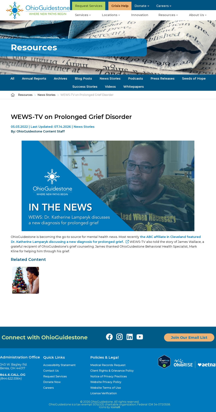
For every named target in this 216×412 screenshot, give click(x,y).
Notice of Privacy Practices (108, 376)
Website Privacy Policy (105, 382)
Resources (166, 15)
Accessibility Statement (59, 365)
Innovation (139, 15)
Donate (140, 5)
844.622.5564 (11, 378)
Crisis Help (119, 5)
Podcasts (135, 78)
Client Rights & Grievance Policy (112, 370)
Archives (60, 78)
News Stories (110, 78)
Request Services (88, 5)
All (12, 78)
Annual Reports (34, 78)
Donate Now (52, 382)
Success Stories (84, 87)
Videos (110, 87)
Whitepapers (133, 87)
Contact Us (51, 370)
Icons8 (115, 407)
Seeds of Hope (194, 78)
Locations (109, 15)
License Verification (103, 393)
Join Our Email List (189, 337)
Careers (162, 5)
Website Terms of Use (105, 387)
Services (81, 15)
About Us (196, 15)
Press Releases (162, 78)
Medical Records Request (108, 365)
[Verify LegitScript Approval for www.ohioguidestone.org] (164, 367)
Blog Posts (83, 78)
